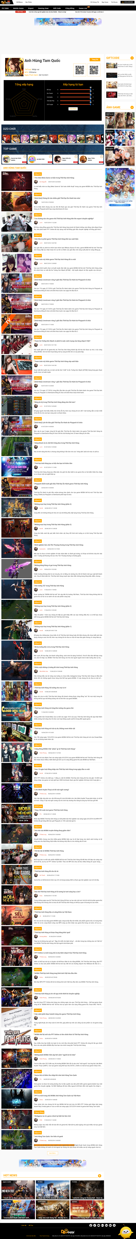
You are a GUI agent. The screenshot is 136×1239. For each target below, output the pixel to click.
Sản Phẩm (28, 2)
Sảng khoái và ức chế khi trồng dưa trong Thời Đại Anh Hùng (57, 443)
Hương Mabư (43, 936)
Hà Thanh (42, 875)
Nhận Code (123, 65)
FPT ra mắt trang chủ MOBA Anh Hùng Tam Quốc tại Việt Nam (58, 1096)
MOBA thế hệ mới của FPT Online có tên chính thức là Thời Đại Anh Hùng (61, 1034)
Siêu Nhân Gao (44, 671)
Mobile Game (18, 8)
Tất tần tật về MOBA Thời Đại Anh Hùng (49, 851)
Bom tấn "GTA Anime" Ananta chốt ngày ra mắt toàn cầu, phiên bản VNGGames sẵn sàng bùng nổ (53, 1198)
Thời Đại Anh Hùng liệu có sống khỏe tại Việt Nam (53, 912)
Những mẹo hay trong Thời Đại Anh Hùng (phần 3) (53, 524)
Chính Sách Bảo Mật (31, 1235)
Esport (30, 8)
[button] (102, 141)
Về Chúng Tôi (94, 2)
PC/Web (40, 1182)
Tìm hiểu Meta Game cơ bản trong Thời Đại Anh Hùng (54, 178)
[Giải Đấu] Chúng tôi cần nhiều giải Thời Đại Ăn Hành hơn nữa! (57, 198)
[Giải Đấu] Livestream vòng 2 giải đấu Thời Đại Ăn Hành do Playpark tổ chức (63, 321)
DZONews (19, 2)
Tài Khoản (114, 2)
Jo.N (41, 222)
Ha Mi (41, 508)
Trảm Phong (43, 753)
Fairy (41, 895)
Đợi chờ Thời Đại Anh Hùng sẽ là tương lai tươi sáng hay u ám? (57, 892)
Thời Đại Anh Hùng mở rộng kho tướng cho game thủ (54, 708)
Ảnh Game (113, 107)
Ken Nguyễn (43, 182)
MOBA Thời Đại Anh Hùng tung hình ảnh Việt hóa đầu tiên (56, 973)
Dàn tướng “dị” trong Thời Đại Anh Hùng (49, 586)
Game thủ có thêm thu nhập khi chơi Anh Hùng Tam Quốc (56, 1075)
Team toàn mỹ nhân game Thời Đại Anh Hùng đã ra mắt (55, 259)
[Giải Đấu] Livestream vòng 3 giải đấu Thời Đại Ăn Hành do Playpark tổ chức (63, 300)
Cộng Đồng (69, 8)
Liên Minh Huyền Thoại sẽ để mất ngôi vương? (52, 790)
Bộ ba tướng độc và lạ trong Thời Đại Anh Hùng (52, 647)
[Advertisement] (68, 41)
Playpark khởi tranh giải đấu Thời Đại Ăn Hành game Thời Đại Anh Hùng (61, 484)
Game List (83, 8)
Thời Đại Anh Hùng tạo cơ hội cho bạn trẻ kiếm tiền (53, 463)
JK (40, 916)
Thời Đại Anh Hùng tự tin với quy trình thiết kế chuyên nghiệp (57, 994)
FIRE (41, 1120)
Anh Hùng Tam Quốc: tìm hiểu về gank (49, 1136)
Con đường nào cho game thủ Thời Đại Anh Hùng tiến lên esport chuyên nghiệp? (64, 219)
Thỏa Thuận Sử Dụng (44, 1235)
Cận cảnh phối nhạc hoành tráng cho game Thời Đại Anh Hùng (57, 1014)
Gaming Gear (43, 8)
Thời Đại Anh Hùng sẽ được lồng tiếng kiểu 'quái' (52, 932)
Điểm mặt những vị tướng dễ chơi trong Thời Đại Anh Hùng (56, 667)
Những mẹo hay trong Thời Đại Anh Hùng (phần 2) (53, 606)
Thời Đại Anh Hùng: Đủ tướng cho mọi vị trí (50, 688)
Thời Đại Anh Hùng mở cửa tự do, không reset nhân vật (55, 728)
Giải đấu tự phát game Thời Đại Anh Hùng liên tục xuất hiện (56, 239)
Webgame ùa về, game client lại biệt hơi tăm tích (53, 1116)
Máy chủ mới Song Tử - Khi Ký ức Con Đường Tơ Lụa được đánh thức (54, 1218)
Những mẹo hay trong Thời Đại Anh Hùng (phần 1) (53, 626)
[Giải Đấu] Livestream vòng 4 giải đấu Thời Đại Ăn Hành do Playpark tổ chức (63, 280)
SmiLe (41, 977)
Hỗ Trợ (31, 1225)
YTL (41, 814)
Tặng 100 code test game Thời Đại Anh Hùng (51, 810)
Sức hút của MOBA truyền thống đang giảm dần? (53, 830)
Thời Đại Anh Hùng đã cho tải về (46, 871)
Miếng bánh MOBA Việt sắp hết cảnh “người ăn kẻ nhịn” (55, 1055)
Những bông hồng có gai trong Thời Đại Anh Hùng (53, 565)
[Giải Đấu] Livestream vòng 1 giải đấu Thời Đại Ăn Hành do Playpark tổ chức (63, 382)
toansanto (43, 549)
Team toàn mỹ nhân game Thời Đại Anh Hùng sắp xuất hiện (56, 361)
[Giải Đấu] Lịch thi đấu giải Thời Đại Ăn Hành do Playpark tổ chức (59, 423)
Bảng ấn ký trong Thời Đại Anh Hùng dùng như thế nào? (55, 402)
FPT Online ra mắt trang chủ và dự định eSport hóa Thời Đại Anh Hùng (60, 953)
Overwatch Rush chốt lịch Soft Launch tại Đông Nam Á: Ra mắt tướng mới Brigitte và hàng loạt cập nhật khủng (18, 1218)
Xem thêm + (52, 1153)
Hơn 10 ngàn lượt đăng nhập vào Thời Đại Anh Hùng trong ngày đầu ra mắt (62, 769)
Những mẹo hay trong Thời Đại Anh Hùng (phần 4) (53, 504)
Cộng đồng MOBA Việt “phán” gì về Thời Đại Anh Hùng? (55, 749)
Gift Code (57, 8)
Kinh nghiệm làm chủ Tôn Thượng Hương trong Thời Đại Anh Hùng (59, 545)
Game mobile (7, 1182)
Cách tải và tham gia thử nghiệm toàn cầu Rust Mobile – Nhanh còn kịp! (19, 1198)
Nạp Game (105, 2)
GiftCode (112, 58)
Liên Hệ (23, 1225)
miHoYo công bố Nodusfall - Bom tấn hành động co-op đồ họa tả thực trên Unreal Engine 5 (74, 12)
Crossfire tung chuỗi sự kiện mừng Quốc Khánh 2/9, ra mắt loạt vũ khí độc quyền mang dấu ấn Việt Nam (87, 1218)
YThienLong (43, 793)
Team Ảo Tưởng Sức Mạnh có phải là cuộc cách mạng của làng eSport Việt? (62, 341)
